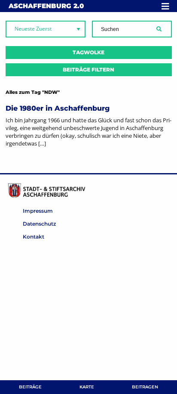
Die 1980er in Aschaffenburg (58, 108)
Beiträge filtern (88, 69)
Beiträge (30, 387)
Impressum (38, 211)
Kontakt (33, 236)
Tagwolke (88, 52)
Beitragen (145, 387)
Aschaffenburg (46, 6)
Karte (86, 387)
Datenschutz (39, 223)
